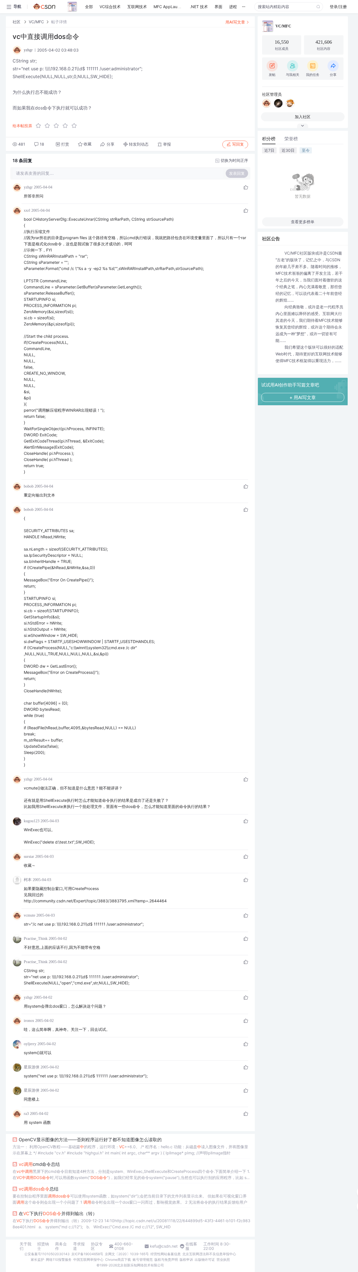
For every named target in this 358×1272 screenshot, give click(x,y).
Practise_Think (36, 938)
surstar (29, 856)
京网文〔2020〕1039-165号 (127, 1254)
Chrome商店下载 (118, 1259)
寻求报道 (79, 1246)
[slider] (58, 126)
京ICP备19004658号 (87, 1254)
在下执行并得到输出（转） (58, 1213)
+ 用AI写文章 (302, 397)
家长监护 (37, 1259)
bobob (29, 486)
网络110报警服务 (59, 1259)
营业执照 (223, 1259)
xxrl (27, 210)
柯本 (28, 880)
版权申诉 (186, 1259)
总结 (38, 1189)
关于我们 (25, 1246)
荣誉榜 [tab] (291, 138)
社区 (17, 21)
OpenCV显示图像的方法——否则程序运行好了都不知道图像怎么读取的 (90, 1139)
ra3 (26, 1114)
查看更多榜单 (302, 221)
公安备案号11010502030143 (47, 1254)
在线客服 (191, 1246)
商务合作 (61, 1246)
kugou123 (31, 821)
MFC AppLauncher (171, 6)
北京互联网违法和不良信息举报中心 (209, 1254)
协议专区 (97, 1246)
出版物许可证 (205, 1259)
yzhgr (28, 187)
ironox (29, 1021)
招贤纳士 (43, 1246)
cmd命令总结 (39, 1164)
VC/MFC (36, 21)
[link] (17, 21)
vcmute (29, 915)
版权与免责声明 (166, 1259)
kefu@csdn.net (164, 1246)
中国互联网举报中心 (88, 1259)
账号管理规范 (143, 1259)
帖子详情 (59, 21)
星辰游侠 (31, 1067)
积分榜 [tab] (268, 138)
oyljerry (30, 1044)
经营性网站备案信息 (165, 1254)
